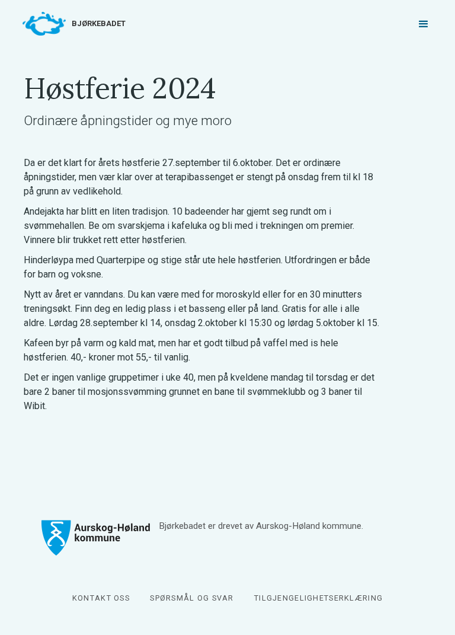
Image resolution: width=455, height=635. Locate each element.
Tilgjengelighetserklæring (318, 597)
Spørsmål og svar (191, 597)
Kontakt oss (101, 597)
